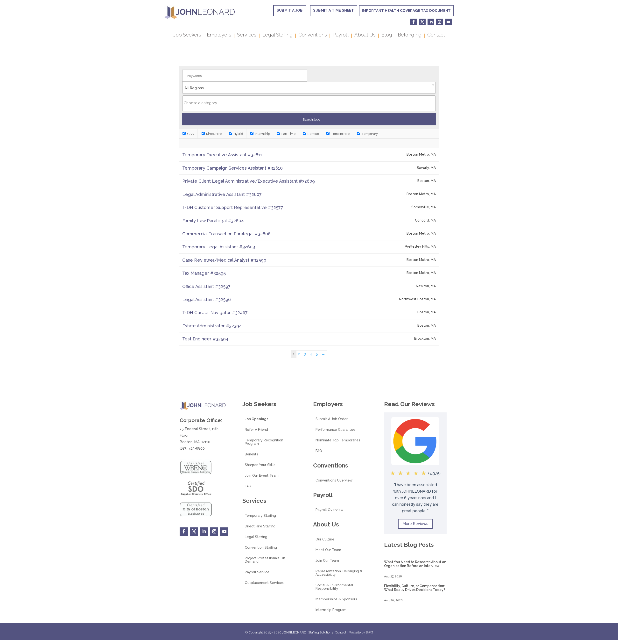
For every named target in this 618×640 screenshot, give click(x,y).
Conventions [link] (312, 36)
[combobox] (309, 88)
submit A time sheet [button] (333, 10)
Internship (262, 134)
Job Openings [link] (256, 419)
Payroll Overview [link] (330, 510)
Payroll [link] (341, 36)
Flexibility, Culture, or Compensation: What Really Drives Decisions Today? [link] (414, 587)
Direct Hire (213, 134)
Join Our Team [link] (327, 560)
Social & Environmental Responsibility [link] (334, 586)
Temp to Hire (340, 134)
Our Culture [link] (325, 539)
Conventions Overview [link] (334, 480)
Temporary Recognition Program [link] (264, 442)
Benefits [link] (251, 454)
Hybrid (238, 134)
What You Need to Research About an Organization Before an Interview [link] (415, 564)
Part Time (288, 134)
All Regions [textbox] (194, 88)
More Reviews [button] (415, 523)
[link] (199, 18)
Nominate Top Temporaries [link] (338, 440)
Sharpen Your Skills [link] (260, 465)
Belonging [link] (409, 36)
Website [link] (355, 632)
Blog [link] (386, 36)
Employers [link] (219, 36)
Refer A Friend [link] (256, 429)
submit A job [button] (290, 10)
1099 (190, 134)
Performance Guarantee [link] (335, 429)
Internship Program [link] (331, 610)
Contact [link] (436, 36)
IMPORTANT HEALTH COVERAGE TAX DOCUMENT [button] (406, 10)
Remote (313, 134)
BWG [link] (369, 632)
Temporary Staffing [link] (260, 516)
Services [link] (246, 36)
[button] (613, 605)
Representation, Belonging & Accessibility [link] (339, 572)
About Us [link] (365, 36)
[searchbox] (309, 103)
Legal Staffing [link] (277, 36)
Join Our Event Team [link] (262, 475)
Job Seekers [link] (187, 36)
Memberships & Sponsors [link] (336, 599)
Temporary (369, 134)
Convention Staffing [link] (261, 547)
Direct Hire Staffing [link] (260, 526)
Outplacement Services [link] (264, 583)
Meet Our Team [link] (328, 550)
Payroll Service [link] (257, 572)
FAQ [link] (248, 486)
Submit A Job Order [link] (332, 419)
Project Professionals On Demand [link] (265, 559)
